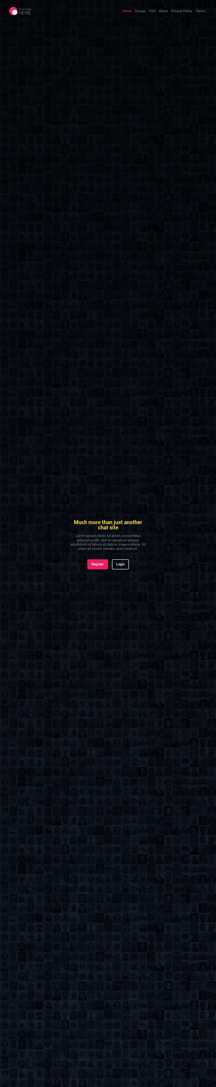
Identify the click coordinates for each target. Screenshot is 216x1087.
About (163, 11)
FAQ (152, 11)
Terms (200, 11)
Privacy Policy (181, 11)
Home (127, 11)
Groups (140, 11)
